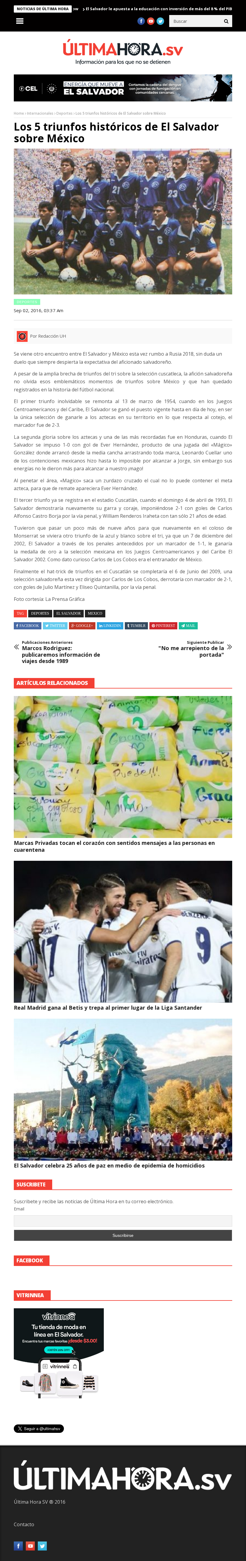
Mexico (95, 613)
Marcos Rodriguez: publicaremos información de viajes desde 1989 (61, 652)
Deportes (64, 113)
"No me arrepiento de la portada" (191, 649)
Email (19, 1209)
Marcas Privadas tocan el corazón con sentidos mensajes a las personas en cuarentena (114, 846)
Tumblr (138, 626)
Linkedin (112, 626)
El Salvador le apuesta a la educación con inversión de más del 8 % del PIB (119, 8)
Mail (190, 626)
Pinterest (165, 626)
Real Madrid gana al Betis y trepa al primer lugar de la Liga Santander (108, 1007)
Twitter (57, 626)
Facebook (29, 626)
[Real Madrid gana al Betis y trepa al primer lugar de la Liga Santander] (123, 932)
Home (19, 113)
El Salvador (68, 613)
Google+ (84, 626)
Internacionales (40, 113)
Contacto (24, 1524)
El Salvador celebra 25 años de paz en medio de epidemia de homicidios (109, 1165)
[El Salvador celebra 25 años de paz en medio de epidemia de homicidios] (123, 1090)
